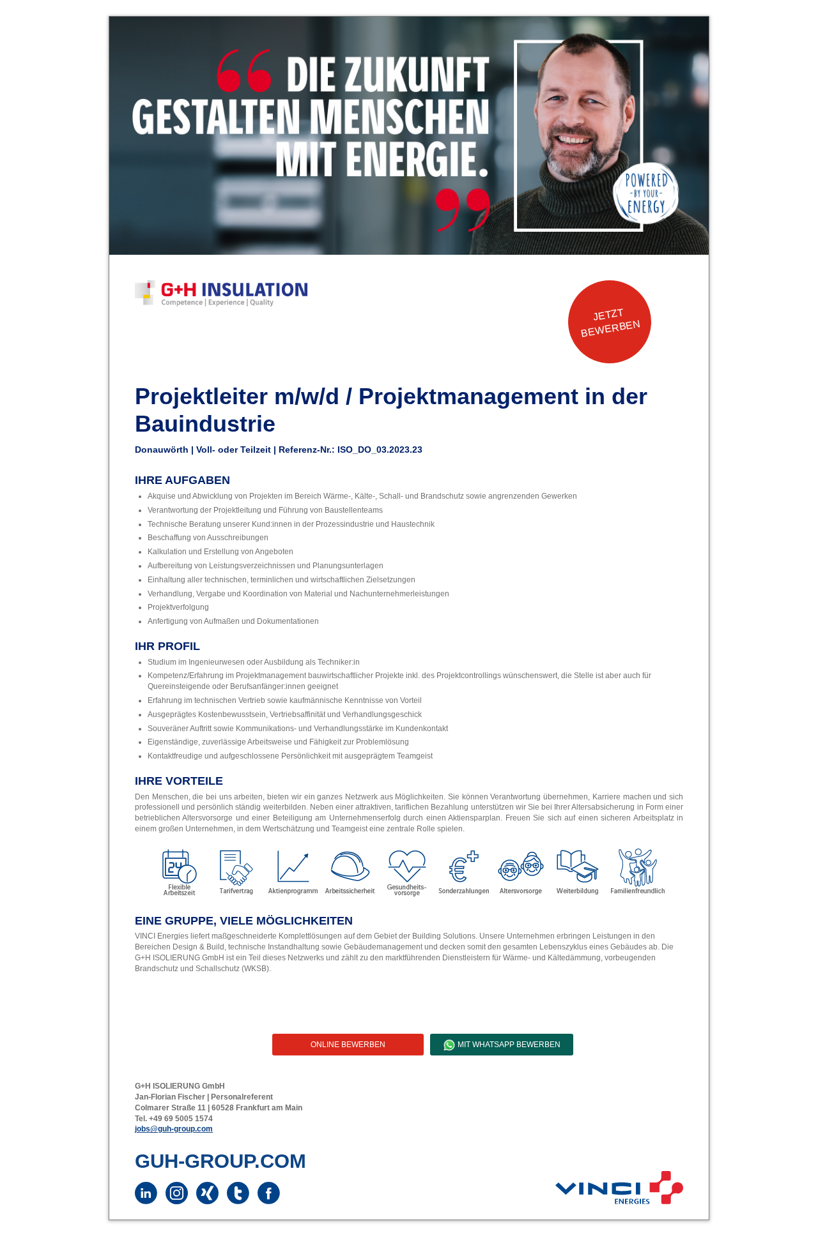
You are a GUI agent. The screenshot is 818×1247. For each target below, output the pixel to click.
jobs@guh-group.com (174, 1128)
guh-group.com (220, 1161)
